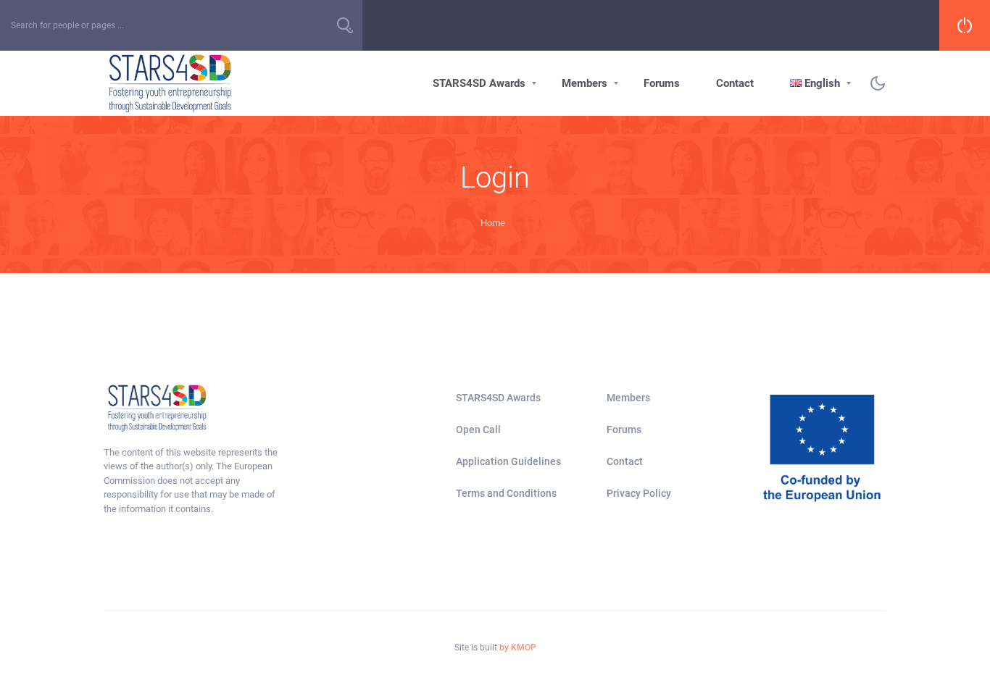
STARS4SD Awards (479, 83)
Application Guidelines (508, 461)
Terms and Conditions (506, 493)
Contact (735, 83)
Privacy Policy (639, 493)
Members (584, 83)
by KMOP (517, 647)
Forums (662, 83)
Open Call (478, 429)
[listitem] (193, 480)
